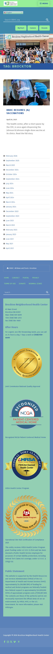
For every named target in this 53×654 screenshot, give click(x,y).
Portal (26, 278)
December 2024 (12, 170)
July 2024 (9, 183)
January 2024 (11, 207)
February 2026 (11, 156)
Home (6, 278)
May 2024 (9, 193)
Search (47, 20)
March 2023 (10, 225)
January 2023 (11, 234)
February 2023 (11, 230)
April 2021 (10, 248)
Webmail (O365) (35, 283)
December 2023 (12, 211)
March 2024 (10, 202)
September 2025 (12, 160)
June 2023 (10, 220)
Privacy (35, 278)
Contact (15, 278)
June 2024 (10, 188)
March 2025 (10, 165)
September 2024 (12, 179)
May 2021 (9, 244)
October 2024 (11, 174)
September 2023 (12, 216)
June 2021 (10, 239)
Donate (22, 283)
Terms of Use (10, 283)
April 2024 (10, 197)
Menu (45, 3)
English (9, 12)
